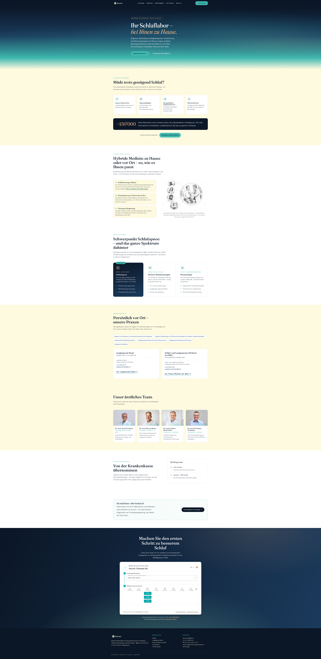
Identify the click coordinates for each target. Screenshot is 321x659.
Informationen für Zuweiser (192, 510)
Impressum (129, 654)
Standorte (150, 3)
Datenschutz (136, 654)
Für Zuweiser (170, 3)
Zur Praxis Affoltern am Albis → (178, 374)
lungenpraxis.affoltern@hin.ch (173, 369)
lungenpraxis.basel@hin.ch (123, 367)
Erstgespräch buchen (139, 53)
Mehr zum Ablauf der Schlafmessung (137, 189)
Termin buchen (201, 3)
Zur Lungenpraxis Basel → (127, 372)
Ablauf (154, 638)
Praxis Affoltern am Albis (159, 642)
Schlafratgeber (159, 3)
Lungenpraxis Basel (157, 640)
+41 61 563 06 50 (174, 617)
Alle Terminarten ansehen (169, 619)
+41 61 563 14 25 (121, 365)
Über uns (178, 3)
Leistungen (141, 3)
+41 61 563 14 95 (169, 367)
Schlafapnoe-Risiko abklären (161, 53)
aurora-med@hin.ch (188, 638)
